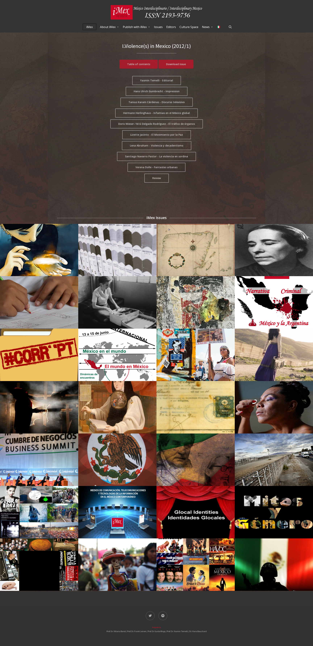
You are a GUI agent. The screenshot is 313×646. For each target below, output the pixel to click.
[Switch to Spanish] (218, 27)
